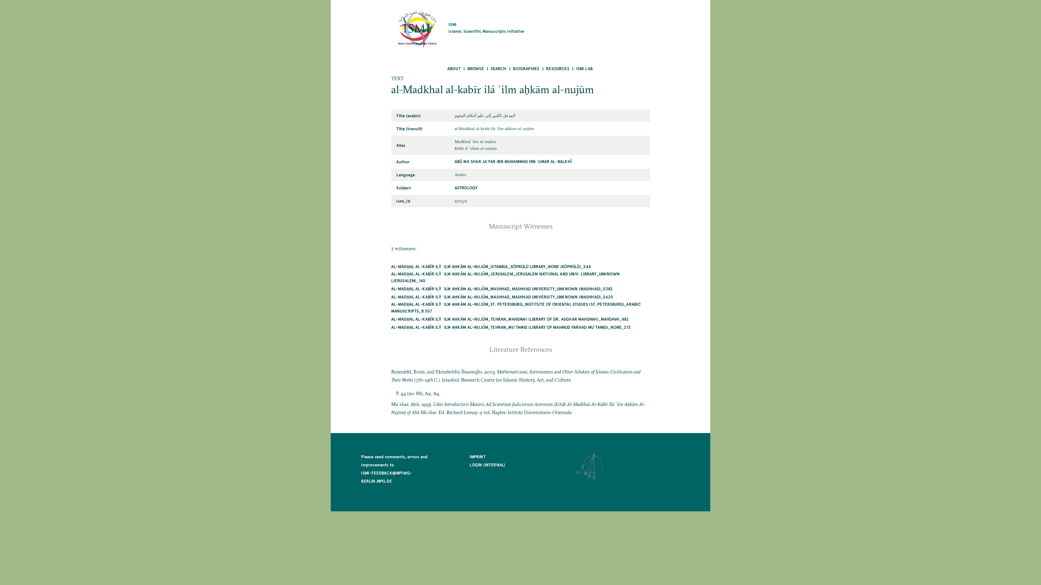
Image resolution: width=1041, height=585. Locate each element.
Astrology (466, 187)
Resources (557, 68)
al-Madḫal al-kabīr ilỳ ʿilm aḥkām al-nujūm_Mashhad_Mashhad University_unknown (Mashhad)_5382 (502, 288)
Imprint (477, 456)
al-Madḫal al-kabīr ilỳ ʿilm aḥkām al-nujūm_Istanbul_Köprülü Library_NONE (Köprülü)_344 (491, 266)
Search (498, 68)
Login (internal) (487, 464)
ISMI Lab (584, 68)
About (454, 68)
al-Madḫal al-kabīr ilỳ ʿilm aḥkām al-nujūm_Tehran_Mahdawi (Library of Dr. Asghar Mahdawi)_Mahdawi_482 (510, 319)
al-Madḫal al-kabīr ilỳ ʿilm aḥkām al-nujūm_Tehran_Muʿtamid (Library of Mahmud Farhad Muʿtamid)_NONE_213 (511, 327)
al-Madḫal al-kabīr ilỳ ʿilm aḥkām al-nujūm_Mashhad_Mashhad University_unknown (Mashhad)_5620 (502, 297)
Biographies (526, 68)
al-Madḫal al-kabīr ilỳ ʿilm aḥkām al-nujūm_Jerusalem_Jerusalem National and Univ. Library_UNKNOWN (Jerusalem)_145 (505, 277)
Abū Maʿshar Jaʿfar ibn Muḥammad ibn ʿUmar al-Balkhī (513, 161)
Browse (475, 68)
